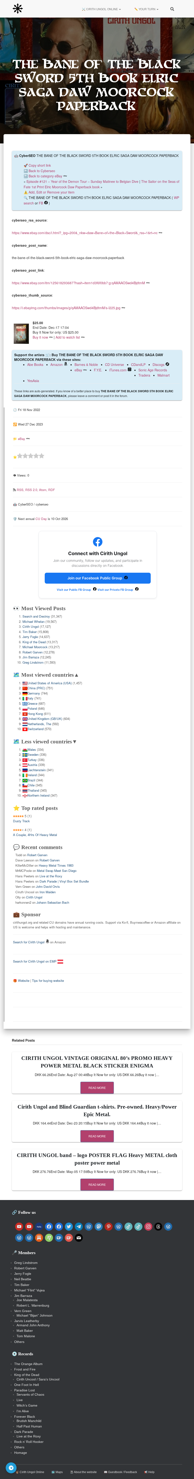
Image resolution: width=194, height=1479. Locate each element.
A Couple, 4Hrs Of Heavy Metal (35, 834)
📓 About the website (83, 1472)
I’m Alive (23, 1411)
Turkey (32, 759)
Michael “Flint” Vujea (29, 1290)
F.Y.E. (98, 370)
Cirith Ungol (30, 626)
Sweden (33, 754)
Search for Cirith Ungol (28, 942)
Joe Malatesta (27, 1300)
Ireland (32, 775)
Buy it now (40, 337)
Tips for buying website (48, 980)
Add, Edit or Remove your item (52, 192)
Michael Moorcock (35, 647)
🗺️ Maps (57, 1472)
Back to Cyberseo (42, 170)
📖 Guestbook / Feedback (120, 1472)
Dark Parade (23, 1432)
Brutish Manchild (29, 1421)
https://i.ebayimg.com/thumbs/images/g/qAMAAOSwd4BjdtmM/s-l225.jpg (66, 307)
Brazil (31, 780)
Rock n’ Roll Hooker (29, 1442)
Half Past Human (29, 1426)
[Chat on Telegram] (11, 1467)
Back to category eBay (45, 176)
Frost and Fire (24, 1369)
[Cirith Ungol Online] (17, 9)
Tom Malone (26, 1336)
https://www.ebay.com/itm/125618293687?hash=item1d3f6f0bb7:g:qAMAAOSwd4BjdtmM (78, 282)
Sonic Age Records (152, 370)
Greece (32, 703)
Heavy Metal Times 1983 (56, 865)
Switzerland (35, 729)
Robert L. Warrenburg (33, 1305)
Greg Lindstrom (33, 662)
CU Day (41, 518)
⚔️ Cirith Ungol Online (100, 9)
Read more (97, 1088)
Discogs (158, 364)
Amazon (56, 364)
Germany (33, 693)
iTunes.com (118, 370)
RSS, (21, 489)
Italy (30, 698)
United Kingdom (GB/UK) (44, 718)
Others (19, 1342)
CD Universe (114, 364)
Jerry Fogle (30, 636)
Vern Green (22, 1311)
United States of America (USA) (49, 683)
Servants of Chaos (30, 1394)
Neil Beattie (22, 1279)
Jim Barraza (30, 657)
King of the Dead (34, 642)
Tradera (144, 375)
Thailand (33, 790)
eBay (78, 370)
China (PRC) (36, 688)
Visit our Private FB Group (115, 589)
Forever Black (24, 1416)
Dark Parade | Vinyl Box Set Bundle (64, 881)
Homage (20, 1453)
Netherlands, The (39, 724)
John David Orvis (48, 886)
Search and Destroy (36, 616)
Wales (31, 749)
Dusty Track (21, 821)
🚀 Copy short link (37, 165)
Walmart (163, 375)
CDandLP (138, 364)
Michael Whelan (33, 621)
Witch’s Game (27, 1405)
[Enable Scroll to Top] (185, 1469)
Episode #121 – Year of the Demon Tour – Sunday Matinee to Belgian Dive (82, 181)
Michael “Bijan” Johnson (35, 1315)
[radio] (19, 456)
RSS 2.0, (32, 489)
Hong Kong (35, 713)
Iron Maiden (48, 892)
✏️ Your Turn (145, 9)
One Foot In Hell (26, 1385)
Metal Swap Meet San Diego (56, 870)
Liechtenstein (36, 770)
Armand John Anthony (33, 1325)
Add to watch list (68, 337)
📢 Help (149, 1472)
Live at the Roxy (51, 876)
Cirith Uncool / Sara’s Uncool (38, 1379)
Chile (31, 785)
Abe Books (35, 364)
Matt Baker (25, 1331)
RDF (51, 489)
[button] (120, 9)
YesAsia (33, 380)
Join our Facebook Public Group (95, 578)
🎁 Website (21, 980)
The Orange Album (28, 1364)
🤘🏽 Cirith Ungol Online (29, 1472)
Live (20, 1400)
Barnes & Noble (86, 364)
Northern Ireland (38, 795)
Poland (32, 708)
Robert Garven (32, 652)
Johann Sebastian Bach (52, 902)
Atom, (43, 489)
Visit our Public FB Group (74, 589)
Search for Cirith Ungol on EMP (35, 961)
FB (41, 203)
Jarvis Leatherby (26, 1321)
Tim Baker (29, 631)
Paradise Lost (24, 1390)
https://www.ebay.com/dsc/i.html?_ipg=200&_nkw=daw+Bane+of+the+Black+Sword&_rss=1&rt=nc (85, 232)
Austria (32, 764)
